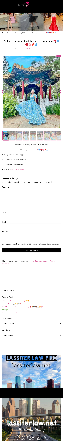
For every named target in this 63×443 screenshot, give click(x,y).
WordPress (48, 393)
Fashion (15, 170)
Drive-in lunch (7, 304)
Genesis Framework (38, 393)
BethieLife (31, 4)
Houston (21, 170)
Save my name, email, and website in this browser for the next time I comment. (30, 244)
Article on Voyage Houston (12, 313)
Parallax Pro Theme (24, 393)
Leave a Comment (42, 49)
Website (5, 232)
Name (4, 212)
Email (4, 222)
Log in (55, 393)
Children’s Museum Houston (13, 301)
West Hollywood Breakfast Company (15, 307)
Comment (6, 187)
